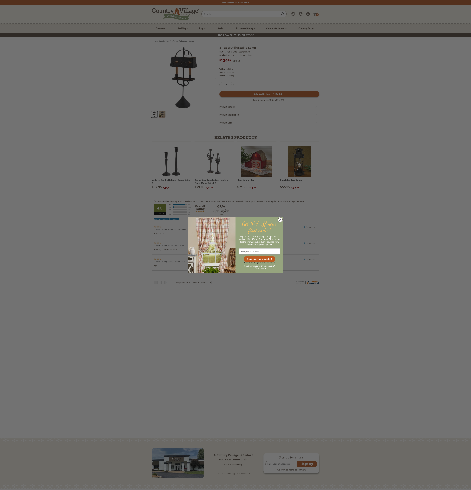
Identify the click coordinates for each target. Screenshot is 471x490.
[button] (259, 259)
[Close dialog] (280, 220)
